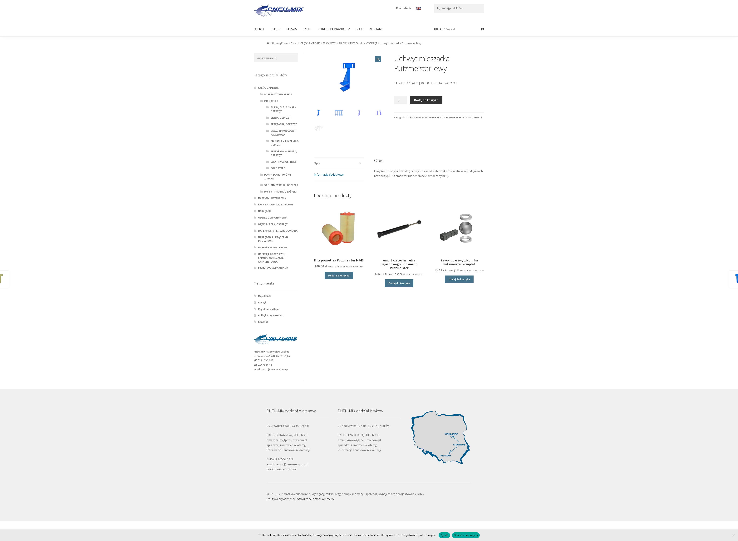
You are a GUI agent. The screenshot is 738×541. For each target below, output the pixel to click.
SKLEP (307, 29)
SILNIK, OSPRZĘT (281, 117)
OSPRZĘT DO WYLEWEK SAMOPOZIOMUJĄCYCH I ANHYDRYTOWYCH (272, 257)
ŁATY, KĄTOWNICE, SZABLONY (275, 204)
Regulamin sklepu (268, 309)
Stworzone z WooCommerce (316, 499)
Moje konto (264, 296)
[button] (378, 59)
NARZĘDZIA (265, 211)
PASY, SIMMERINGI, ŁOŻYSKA (280, 191)
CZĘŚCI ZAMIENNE (310, 43)
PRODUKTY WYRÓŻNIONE (273, 268)
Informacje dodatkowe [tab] (329, 174)
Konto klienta (403, 8)
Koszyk (262, 302)
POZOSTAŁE (278, 168)
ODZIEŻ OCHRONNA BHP (272, 217)
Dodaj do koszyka (426, 100)
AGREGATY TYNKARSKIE (278, 94)
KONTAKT (376, 29)
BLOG (359, 29)
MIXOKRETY (329, 43)
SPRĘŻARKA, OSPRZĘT (284, 124)
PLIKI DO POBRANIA (331, 29)
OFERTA (259, 29)
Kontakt (263, 322)
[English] (419, 8)
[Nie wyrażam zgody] (733, 535)
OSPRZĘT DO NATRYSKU (272, 247)
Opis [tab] (317, 163)
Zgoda (444, 535)
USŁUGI (275, 29)
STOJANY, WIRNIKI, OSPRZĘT (281, 185)
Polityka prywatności (270, 315)
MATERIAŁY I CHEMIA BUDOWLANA (278, 230)
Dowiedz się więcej (466, 535)
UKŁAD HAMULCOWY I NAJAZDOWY (283, 132)
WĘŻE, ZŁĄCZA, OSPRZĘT (273, 224)
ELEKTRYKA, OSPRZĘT (284, 161)
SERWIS (292, 29)
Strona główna (279, 43)
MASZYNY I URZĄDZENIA (272, 198)
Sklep (294, 43)
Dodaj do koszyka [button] (338, 275)
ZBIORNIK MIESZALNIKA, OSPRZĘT (358, 43)
